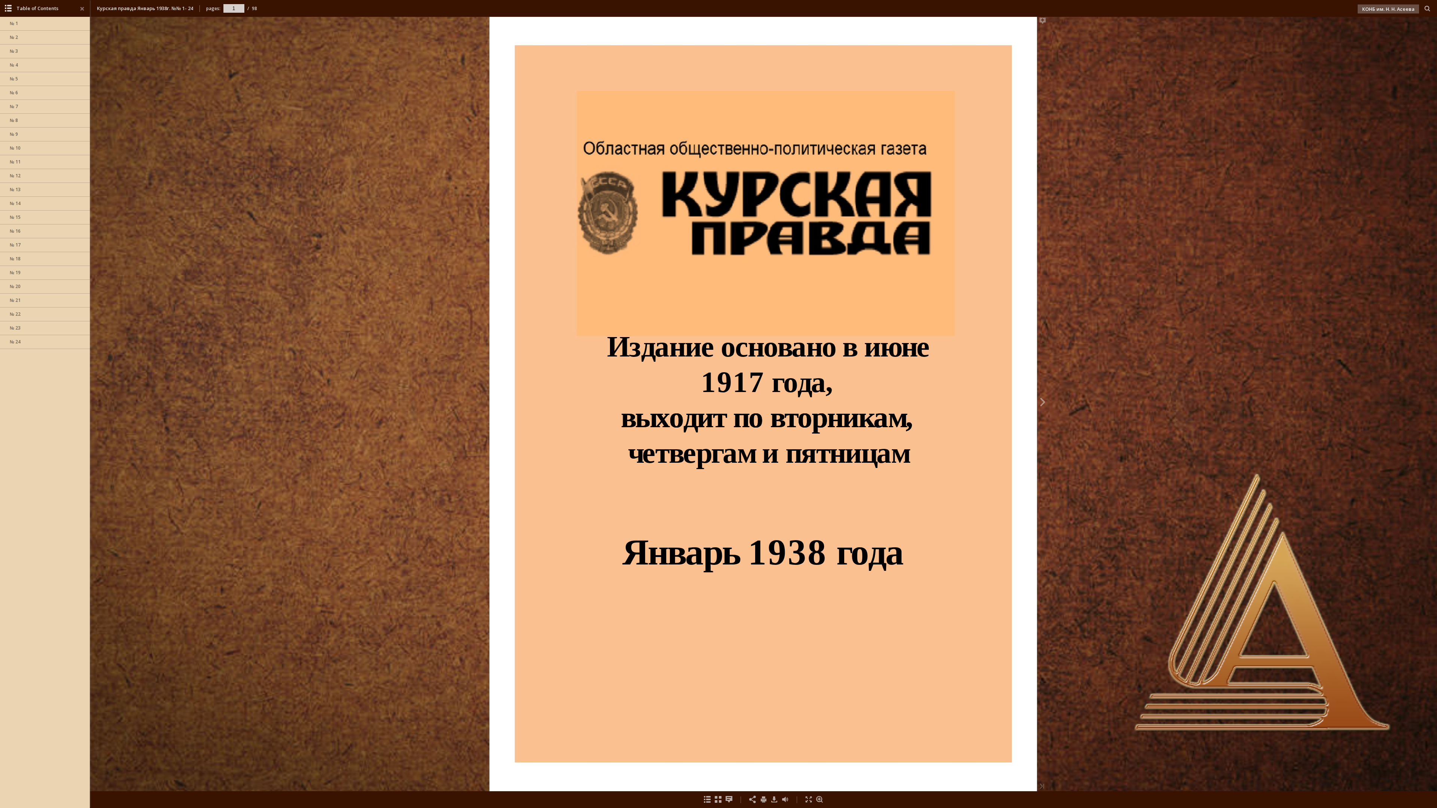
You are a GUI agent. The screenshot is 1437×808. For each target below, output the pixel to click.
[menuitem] (1427, 8)
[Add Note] (1043, 22)
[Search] (1427, 8)
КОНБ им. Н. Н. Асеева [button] (1388, 9)
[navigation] (234, 8)
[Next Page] (1043, 403)
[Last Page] (1042, 787)
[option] (45, 24)
